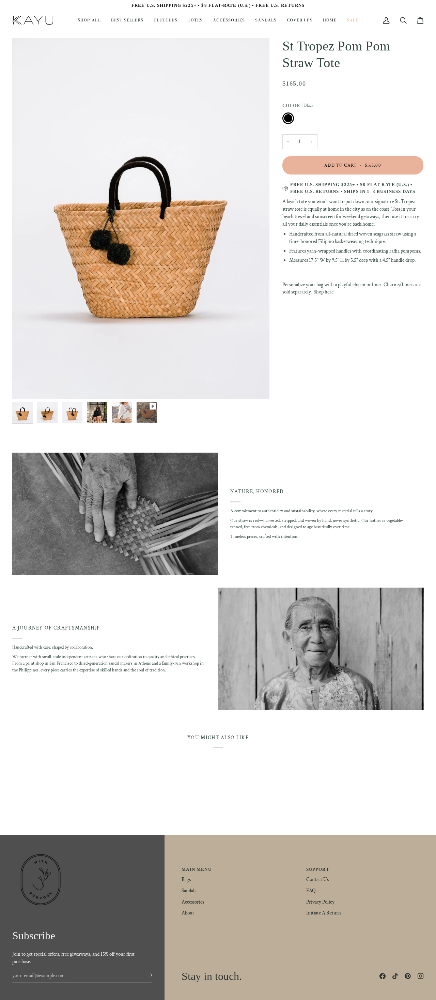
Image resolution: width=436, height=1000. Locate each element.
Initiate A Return (323, 913)
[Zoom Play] (140, 218)
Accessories (193, 902)
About (188, 913)
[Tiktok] (395, 976)
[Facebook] (382, 976)
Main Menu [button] (197, 869)
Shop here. (325, 292)
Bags (186, 879)
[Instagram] (421, 976)
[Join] (146, 974)
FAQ (311, 891)
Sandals (189, 891)
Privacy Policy (320, 902)
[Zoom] (25, 386)
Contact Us (317, 879)
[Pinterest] (408, 976)
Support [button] (317, 869)
